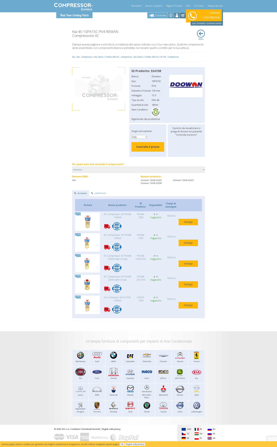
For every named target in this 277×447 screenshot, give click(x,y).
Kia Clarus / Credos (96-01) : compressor (113, 56)
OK (122, 444)
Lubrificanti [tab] (100, 193)
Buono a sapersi (153, 5)
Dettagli (188, 222)
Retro (201, 39)
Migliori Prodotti (174, 5)
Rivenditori (136, 5)
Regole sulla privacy (111, 429)
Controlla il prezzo (147, 146)
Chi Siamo (199, 5)
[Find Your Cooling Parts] (73, 6)
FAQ (188, 5)
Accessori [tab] (82, 193)
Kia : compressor (84, 56)
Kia (73, 56)
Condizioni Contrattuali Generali (85, 429)
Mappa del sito (215, 5)
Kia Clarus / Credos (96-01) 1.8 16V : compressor (156, 56)
